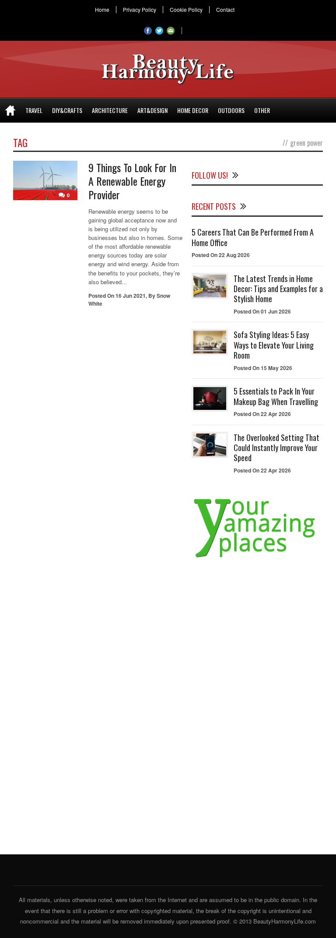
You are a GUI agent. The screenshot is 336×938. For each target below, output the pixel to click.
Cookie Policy (186, 9)
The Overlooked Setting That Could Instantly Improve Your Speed (276, 448)
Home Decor (192, 110)
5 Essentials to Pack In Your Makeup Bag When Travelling (276, 396)
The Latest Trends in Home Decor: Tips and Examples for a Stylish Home (278, 289)
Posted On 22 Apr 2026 (262, 414)
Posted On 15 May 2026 (263, 368)
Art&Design (152, 110)
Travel (33, 110)
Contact (225, 9)
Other (262, 110)
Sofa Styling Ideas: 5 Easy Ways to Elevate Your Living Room (274, 345)
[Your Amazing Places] (257, 557)
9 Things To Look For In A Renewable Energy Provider (132, 180)
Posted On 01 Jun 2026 (262, 311)
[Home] (10, 110)
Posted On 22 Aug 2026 (221, 255)
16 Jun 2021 (131, 296)
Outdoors (231, 110)
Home (102, 9)
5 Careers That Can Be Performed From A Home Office (253, 237)
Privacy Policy (139, 9)
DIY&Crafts (67, 110)
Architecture (110, 110)
